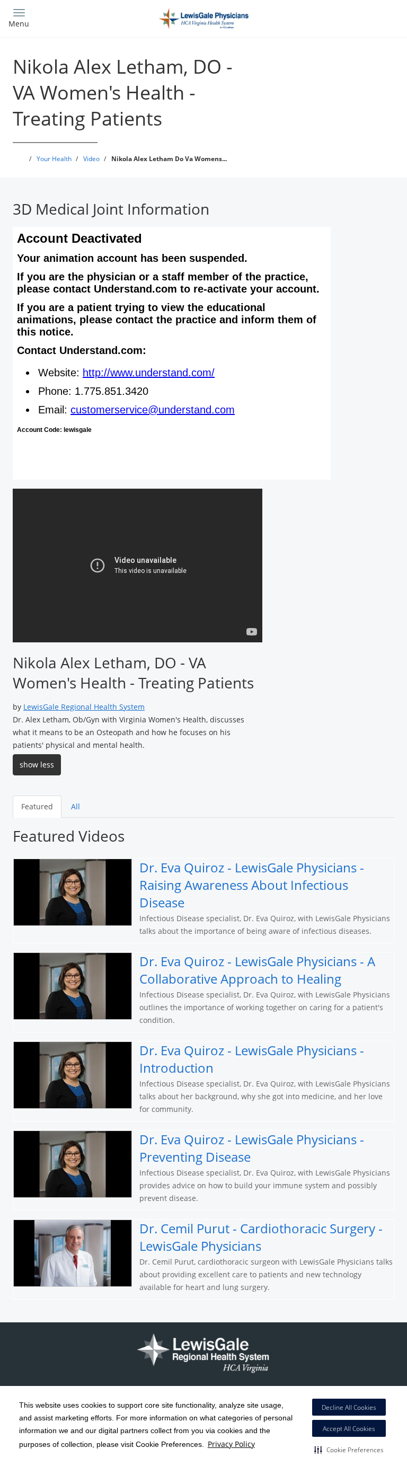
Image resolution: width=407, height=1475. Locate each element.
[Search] (351, 17)
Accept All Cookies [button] (349, 1428)
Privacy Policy (231, 1444)
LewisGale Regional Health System (84, 707)
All (75, 806)
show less (37, 764)
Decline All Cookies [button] (349, 1407)
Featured (37, 806)
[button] (349, 1449)
